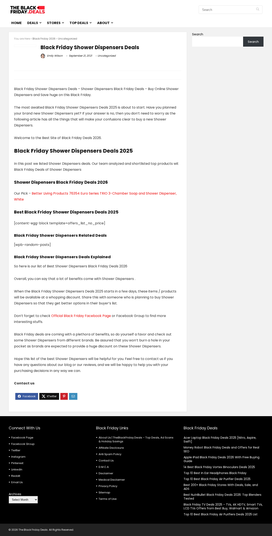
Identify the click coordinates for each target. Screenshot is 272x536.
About (103, 22)
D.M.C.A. (104, 467)
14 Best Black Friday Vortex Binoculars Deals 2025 (219, 467)
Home (16, 22)
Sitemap (104, 492)
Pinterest (17, 463)
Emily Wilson (54, 55)
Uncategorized (67, 38)
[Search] (257, 9)
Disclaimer (106, 473)
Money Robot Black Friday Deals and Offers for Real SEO (221, 449)
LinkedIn (16, 469)
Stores (54, 22)
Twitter (15, 450)
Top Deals (78, 22)
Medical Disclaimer (112, 480)
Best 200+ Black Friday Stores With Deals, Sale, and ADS (221, 487)
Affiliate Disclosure (111, 448)
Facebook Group (23, 444)
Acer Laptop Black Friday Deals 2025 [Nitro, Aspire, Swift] (220, 440)
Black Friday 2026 (44, 38)
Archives (15, 494)
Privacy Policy (108, 486)
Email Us (17, 482)
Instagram (18, 457)
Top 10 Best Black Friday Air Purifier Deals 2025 (217, 479)
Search (197, 34)
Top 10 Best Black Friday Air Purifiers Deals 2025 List (221, 514)
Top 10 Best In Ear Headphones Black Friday (215, 473)
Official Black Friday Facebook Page (81, 315)
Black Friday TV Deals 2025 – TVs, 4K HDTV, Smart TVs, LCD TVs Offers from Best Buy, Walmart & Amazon (223, 506)
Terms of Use (108, 499)
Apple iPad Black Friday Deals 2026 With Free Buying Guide (221, 459)
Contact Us (106, 461)
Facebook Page (22, 438)
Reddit (15, 476)
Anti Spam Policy (110, 454)
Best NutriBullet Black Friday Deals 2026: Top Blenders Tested (222, 497)
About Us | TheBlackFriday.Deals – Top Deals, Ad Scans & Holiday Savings (136, 439)
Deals (32, 22)
